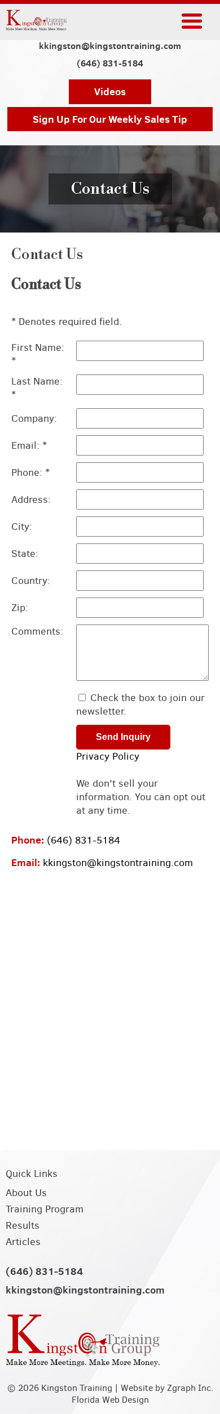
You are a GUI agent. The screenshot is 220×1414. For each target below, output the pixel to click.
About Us (26, 1192)
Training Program (44, 1209)
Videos (110, 91)
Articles (23, 1241)
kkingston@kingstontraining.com (110, 46)
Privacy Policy (107, 756)
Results (22, 1225)
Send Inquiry (123, 737)
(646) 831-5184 (110, 63)
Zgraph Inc (189, 1388)
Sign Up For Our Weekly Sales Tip (110, 119)
